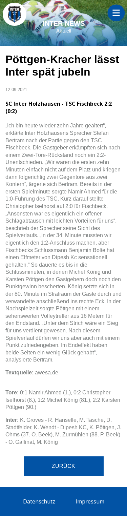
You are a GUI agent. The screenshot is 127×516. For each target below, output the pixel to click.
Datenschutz (39, 501)
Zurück (63, 466)
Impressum (90, 501)
